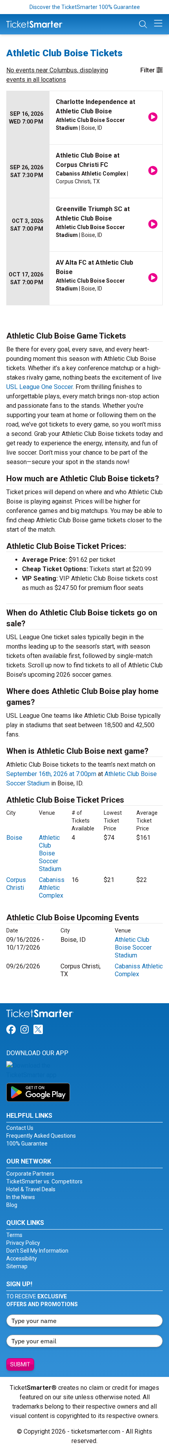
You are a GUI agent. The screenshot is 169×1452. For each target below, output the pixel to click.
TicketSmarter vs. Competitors (44, 1181)
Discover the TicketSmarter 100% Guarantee (84, 7)
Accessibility (21, 1258)
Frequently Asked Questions (41, 1136)
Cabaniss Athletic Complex (51, 887)
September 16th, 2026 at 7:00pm (51, 774)
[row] (84, 118)
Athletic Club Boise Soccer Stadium (50, 853)
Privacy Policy (23, 1243)
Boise (14, 837)
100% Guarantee (27, 1143)
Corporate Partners (30, 1174)
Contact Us (19, 1128)
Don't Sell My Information (37, 1251)
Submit (20, 1364)
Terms (14, 1235)
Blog (11, 1205)
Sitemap (17, 1266)
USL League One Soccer (39, 387)
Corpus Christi (16, 883)
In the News (20, 1197)
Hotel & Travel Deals (30, 1189)
